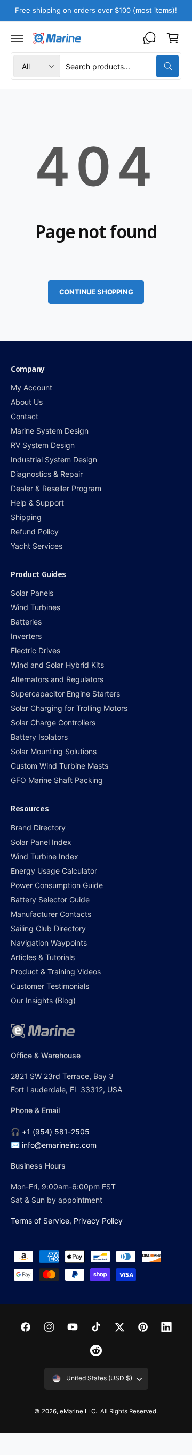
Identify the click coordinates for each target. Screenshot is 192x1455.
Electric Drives (35, 650)
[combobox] (122, 66)
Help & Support (37, 502)
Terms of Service (40, 1220)
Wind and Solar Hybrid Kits (57, 664)
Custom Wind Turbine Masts (59, 765)
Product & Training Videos (56, 971)
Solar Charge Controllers (53, 722)
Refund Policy (35, 531)
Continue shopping (96, 291)
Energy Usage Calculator (54, 870)
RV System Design (43, 445)
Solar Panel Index (41, 841)
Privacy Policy (98, 1220)
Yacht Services (36, 545)
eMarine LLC (77, 1411)
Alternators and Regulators (57, 679)
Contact (24, 416)
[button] (17, 38)
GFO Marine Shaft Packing (57, 780)
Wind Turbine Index (44, 856)
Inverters (26, 636)
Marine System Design (50, 430)
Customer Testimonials (50, 985)
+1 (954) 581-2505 (56, 1131)
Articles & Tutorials (43, 957)
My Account (31, 387)
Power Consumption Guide (57, 885)
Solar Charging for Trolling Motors (69, 708)
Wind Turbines (35, 607)
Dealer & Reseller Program (56, 488)
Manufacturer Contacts (51, 913)
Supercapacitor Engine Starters (65, 693)
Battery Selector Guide (50, 899)
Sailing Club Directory (48, 928)
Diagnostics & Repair (47, 473)
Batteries (26, 621)
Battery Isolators (39, 736)
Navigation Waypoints (49, 942)
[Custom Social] (96, 1350)
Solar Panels (32, 592)
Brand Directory (38, 827)
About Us (27, 401)
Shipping (26, 517)
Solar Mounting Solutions (54, 751)
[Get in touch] (149, 38)
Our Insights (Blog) (43, 1000)
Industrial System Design (54, 459)
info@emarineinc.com (59, 1144)
